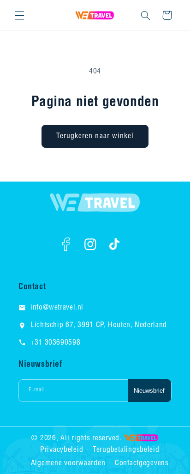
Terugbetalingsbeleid (126, 449)
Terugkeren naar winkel (95, 136)
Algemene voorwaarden (68, 463)
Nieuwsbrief (149, 390)
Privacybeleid (61, 449)
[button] (19, 15)
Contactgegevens (142, 463)
